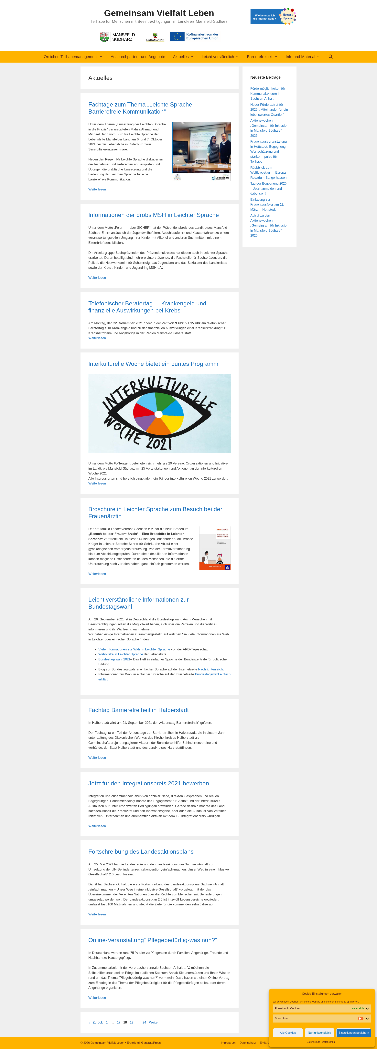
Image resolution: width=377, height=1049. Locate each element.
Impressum (228, 1042)
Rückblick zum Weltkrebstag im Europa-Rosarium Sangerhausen (268, 172)
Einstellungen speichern (354, 1032)
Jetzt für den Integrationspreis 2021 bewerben (148, 783)
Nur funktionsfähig (319, 1032)
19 (132, 1022)
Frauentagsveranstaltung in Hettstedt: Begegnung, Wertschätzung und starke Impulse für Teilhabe (268, 151)
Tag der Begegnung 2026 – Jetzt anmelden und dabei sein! (268, 188)
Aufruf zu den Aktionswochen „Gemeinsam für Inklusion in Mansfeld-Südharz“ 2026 (269, 225)
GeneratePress (151, 1042)
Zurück (95, 1022)
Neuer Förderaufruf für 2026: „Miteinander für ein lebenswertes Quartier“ (269, 110)
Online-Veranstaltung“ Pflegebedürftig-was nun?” (152, 940)
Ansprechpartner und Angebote (138, 57)
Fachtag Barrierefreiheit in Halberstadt (138, 710)
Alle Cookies (288, 1032)
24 (144, 1022)
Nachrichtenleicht (211, 669)
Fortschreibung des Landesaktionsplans (141, 851)
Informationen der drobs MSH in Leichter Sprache (153, 215)
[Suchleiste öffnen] (330, 57)
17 (119, 1022)
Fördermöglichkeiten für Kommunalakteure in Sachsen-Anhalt (267, 93)
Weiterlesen (97, 189)
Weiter (156, 1022)
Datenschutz (313, 1042)
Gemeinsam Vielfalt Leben (159, 13)
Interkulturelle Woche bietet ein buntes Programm (153, 364)
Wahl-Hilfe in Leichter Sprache (120, 654)
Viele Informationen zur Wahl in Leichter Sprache (134, 649)
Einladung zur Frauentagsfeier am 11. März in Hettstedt (267, 204)
